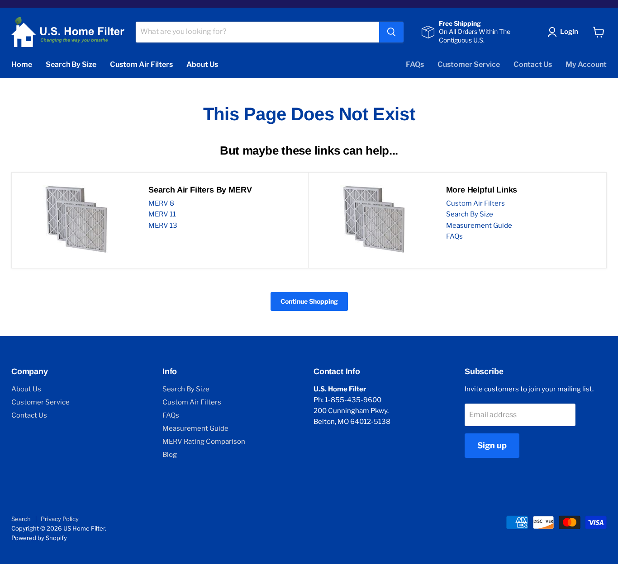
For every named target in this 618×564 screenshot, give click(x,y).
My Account (586, 64)
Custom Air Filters (141, 64)
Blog (169, 455)
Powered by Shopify (39, 537)
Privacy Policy (60, 518)
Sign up (492, 445)
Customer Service (468, 64)
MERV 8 (161, 203)
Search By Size (71, 64)
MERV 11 (162, 214)
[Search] (391, 32)
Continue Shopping (309, 301)
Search (21, 518)
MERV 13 (162, 225)
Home (21, 64)
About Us (202, 64)
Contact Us (532, 64)
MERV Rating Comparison (203, 441)
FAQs (415, 64)
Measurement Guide (479, 225)
